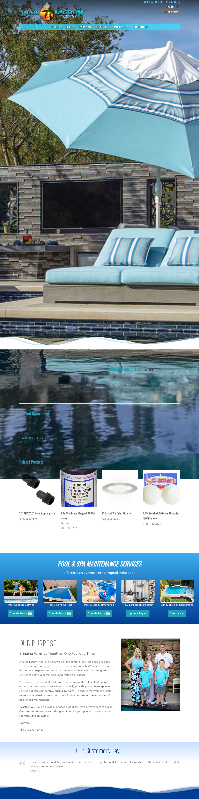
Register (158, 2)
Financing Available (170, 11)
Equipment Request (137, 613)
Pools (54, 27)
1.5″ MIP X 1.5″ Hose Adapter (37, 513)
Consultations (177, 613)
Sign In (146, 2)
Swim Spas (85, 27)
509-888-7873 (173, 6)
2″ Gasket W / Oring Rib (117, 513)
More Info (120, 27)
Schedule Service (18, 613)
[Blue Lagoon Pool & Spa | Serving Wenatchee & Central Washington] (52, 11)
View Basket (172, 2)
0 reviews (128, 385)
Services (101, 27)
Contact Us (141, 27)
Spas (68, 27)
